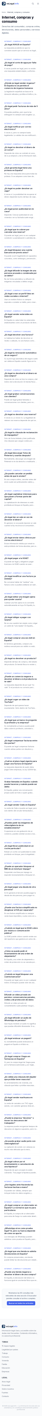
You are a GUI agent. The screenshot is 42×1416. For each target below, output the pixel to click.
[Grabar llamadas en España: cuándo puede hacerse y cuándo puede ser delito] (21, 785)
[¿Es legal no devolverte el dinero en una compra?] (21, 376)
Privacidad (6, 1385)
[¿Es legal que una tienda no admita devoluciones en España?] (21, 1254)
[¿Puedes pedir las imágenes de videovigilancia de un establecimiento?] (21, 827)
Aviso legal (6, 1382)
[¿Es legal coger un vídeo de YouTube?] (21, 702)
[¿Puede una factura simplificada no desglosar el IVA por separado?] (21, 910)
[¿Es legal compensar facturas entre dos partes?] (21, 743)
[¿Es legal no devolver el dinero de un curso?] (21, 150)
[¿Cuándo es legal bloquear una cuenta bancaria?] (21, 977)
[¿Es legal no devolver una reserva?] (21, 416)
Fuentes (5, 1393)
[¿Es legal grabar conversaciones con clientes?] (21, 397)
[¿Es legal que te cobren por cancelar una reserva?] (21, 232)
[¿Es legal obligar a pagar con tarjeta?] (21, 620)
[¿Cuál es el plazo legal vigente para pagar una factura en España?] (21, 764)
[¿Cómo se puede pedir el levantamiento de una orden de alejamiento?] (21, 955)
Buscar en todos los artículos (21, 1303)
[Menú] (38, 4)
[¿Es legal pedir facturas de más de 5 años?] (21, 109)
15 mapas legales (8, 1346)
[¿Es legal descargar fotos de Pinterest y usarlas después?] (21, 456)
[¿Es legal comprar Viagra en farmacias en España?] (21, 1059)
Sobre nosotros (8, 1389)
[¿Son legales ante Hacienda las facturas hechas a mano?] (21, 1187)
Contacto (5, 1396)
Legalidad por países (10, 1350)
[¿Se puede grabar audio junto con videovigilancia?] (21, 1144)
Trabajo (5, 1353)
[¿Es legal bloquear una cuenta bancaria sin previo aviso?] (21, 253)
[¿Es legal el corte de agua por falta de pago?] (21, 65)
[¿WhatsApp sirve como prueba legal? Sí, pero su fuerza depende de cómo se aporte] (21, 1232)
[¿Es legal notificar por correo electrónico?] (21, 129)
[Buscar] (33, 4)
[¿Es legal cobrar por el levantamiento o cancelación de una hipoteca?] (21, 1165)
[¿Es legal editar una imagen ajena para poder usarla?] (21, 600)
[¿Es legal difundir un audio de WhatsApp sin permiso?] (21, 1020)
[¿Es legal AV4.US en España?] (21, 46)
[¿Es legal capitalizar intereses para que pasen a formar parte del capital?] (21, 498)
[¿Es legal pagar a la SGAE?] (21, 560)
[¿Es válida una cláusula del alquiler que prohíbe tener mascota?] (21, 1080)
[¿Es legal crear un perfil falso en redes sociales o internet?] (21, 296)
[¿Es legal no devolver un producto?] (21, 660)
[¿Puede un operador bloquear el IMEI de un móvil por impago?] (21, 869)
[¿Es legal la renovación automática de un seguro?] (21, 355)
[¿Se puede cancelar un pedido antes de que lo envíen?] (21, 476)
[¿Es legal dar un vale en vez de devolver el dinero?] (21, 520)
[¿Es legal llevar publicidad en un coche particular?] (21, 849)
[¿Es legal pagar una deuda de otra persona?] (21, 890)
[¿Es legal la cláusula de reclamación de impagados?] (21, 435)
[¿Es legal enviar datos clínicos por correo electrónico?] (21, 540)
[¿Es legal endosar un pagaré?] (21, 1040)
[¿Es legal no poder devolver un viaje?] (21, 191)
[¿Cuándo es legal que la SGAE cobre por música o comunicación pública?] (21, 932)
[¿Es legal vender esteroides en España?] (21, 317)
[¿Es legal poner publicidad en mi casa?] (21, 212)
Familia (4, 1364)
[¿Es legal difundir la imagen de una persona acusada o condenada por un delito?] (21, 274)
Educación (6, 1368)
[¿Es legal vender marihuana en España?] (21, 1100)
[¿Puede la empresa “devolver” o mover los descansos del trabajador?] (21, 1122)
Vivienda (5, 1361)
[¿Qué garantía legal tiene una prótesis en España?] (21, 171)
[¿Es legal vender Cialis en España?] (21, 806)
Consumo (5, 1357)
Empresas (5, 1372)
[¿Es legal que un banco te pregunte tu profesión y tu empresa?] (21, 723)
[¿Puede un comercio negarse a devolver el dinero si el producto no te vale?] (21, 680)
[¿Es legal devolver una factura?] (21, 336)
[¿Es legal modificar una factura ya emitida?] (21, 579)
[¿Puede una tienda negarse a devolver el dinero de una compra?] (21, 1275)
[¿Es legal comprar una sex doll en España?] (21, 641)
